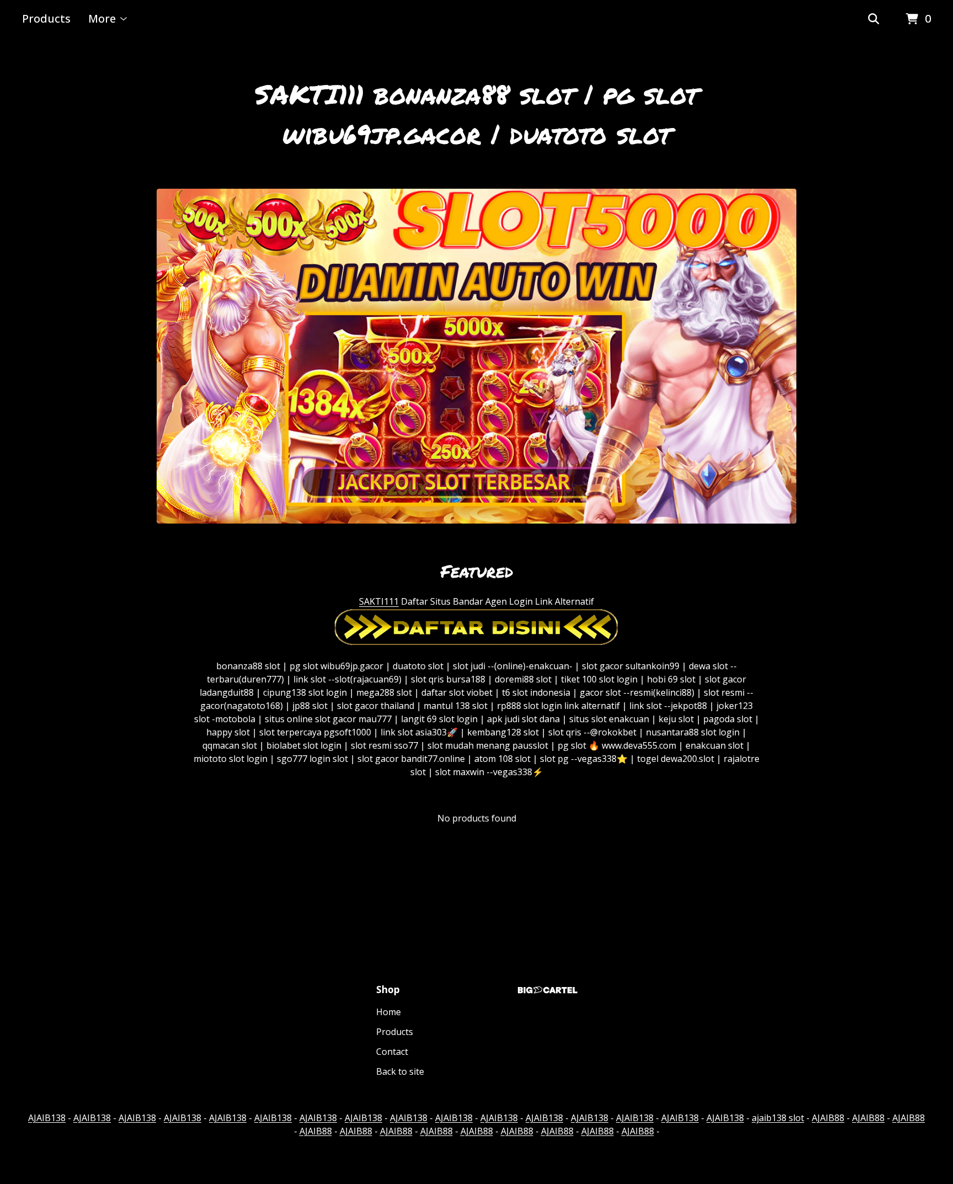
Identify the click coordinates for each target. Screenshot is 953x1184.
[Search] (874, 19)
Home (388, 1012)
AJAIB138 (47, 1118)
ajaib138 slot (778, 1118)
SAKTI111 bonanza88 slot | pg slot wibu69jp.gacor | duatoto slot (476, 113)
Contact (392, 1052)
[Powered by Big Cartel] (547, 990)
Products (46, 18)
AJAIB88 (828, 1118)
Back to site (400, 1071)
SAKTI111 (379, 601)
